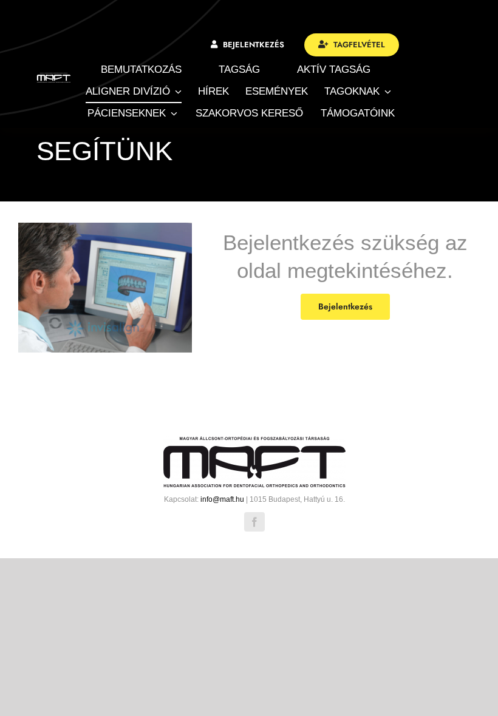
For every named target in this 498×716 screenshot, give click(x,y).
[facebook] (254, 522)
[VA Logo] (53, 77)
